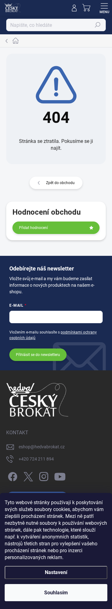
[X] (27, 475)
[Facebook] (11, 475)
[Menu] (104, 8)
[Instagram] (42, 475)
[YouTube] (60, 475)
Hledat (97, 25)
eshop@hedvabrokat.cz (42, 446)
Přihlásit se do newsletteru (38, 355)
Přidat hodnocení (33, 228)
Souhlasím (56, 593)
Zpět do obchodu (60, 183)
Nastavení (56, 572)
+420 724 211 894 (36, 458)
